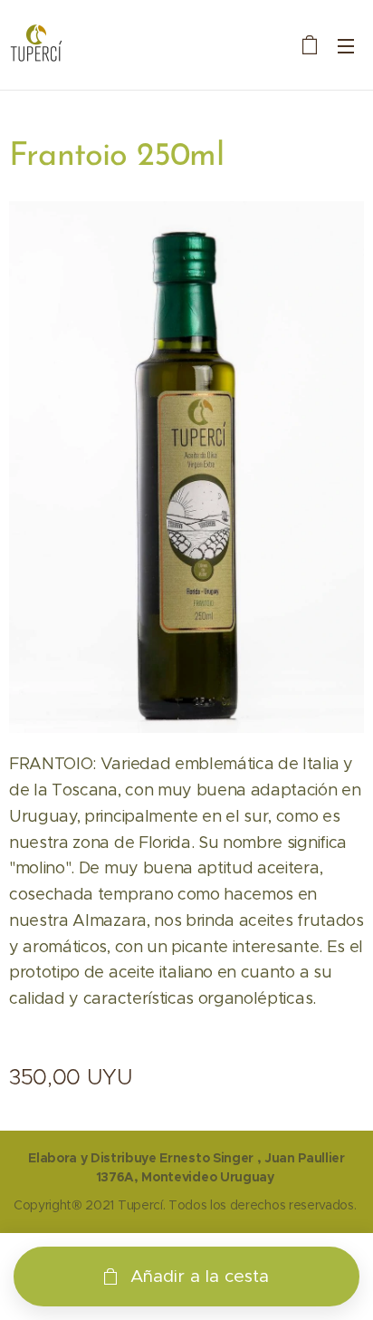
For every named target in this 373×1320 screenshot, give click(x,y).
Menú (346, 45)
